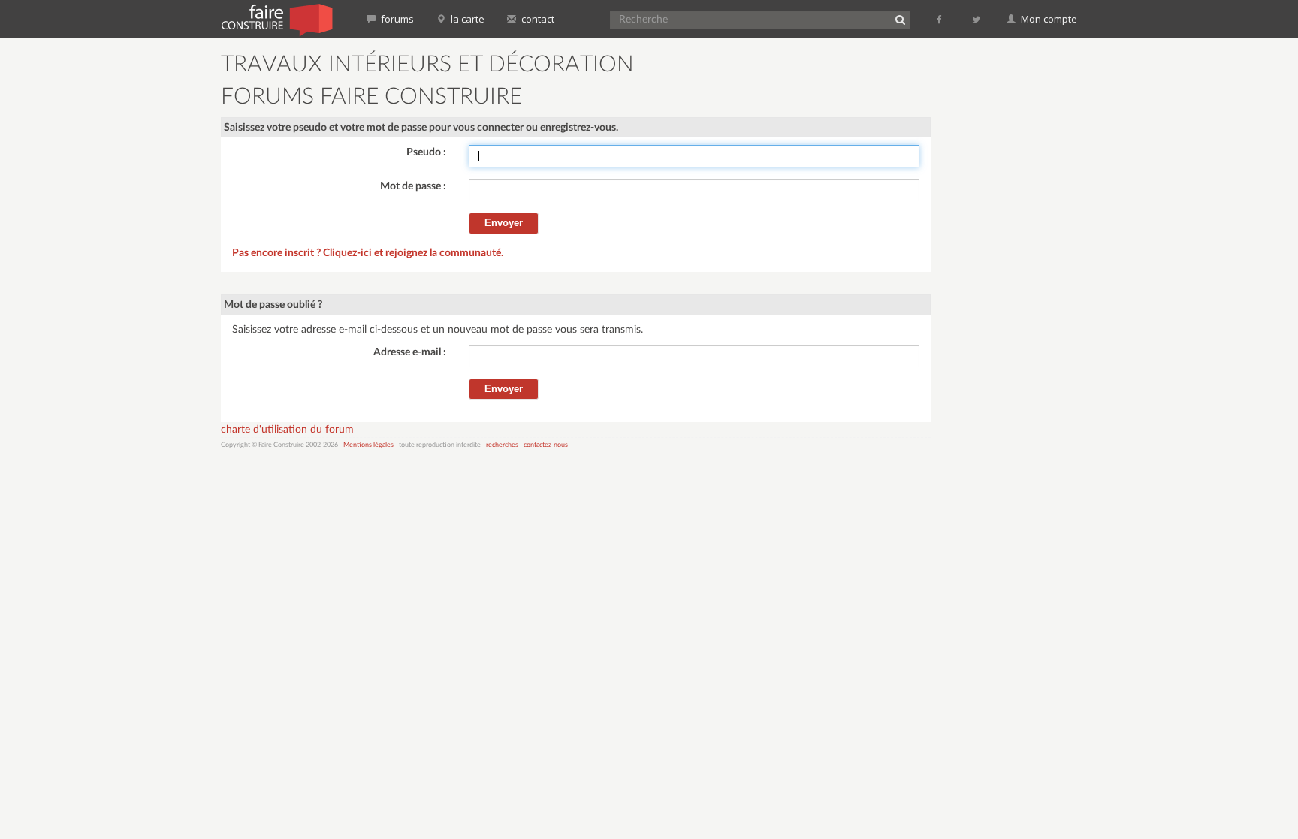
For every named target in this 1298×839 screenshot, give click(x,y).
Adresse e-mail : (409, 352)
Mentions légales (368, 445)
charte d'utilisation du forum (287, 429)
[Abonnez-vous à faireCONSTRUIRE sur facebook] (940, 19)
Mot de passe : (413, 186)
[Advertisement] (1013, 278)
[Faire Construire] (276, 19)
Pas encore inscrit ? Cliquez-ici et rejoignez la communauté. (367, 253)
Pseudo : (426, 152)
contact (536, 19)
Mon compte (1048, 19)
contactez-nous (546, 445)
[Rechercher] (899, 20)
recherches (502, 445)
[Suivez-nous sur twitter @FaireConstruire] (976, 19)
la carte (466, 19)
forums (396, 19)
